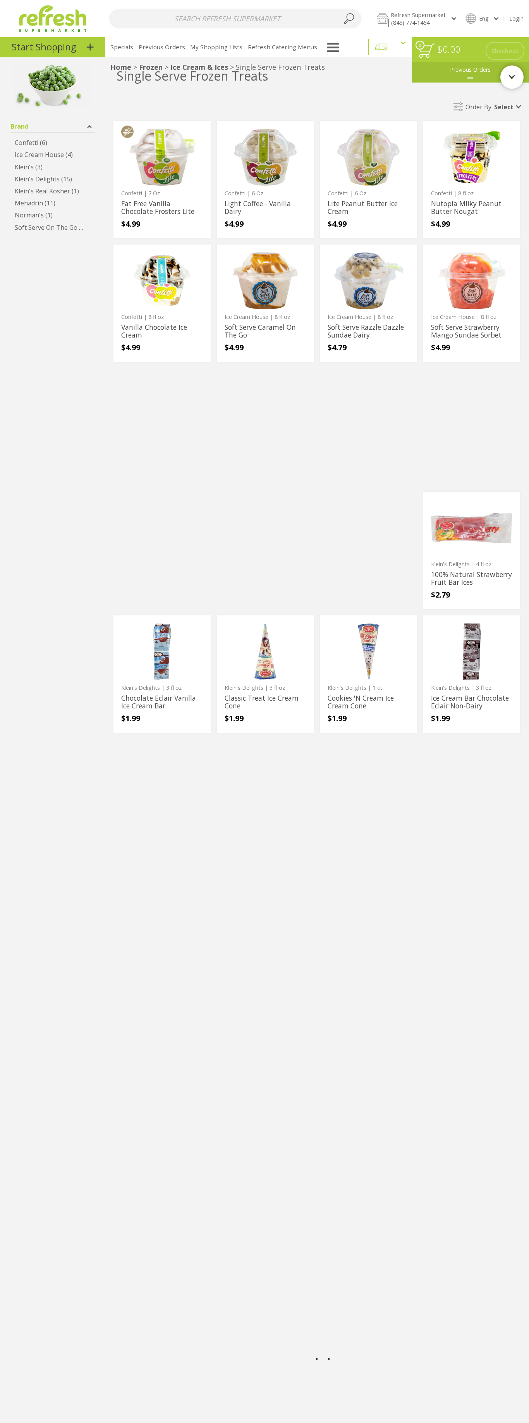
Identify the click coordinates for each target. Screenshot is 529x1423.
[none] (162, 179)
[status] (426, 51)
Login (516, 18)
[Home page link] (53, 18)
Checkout (505, 50)
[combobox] (235, 18)
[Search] (348, 18)
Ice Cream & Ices (200, 67)
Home (120, 67)
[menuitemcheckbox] (52, 143)
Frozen (151, 67)
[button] (416, 18)
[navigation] (52, 47)
